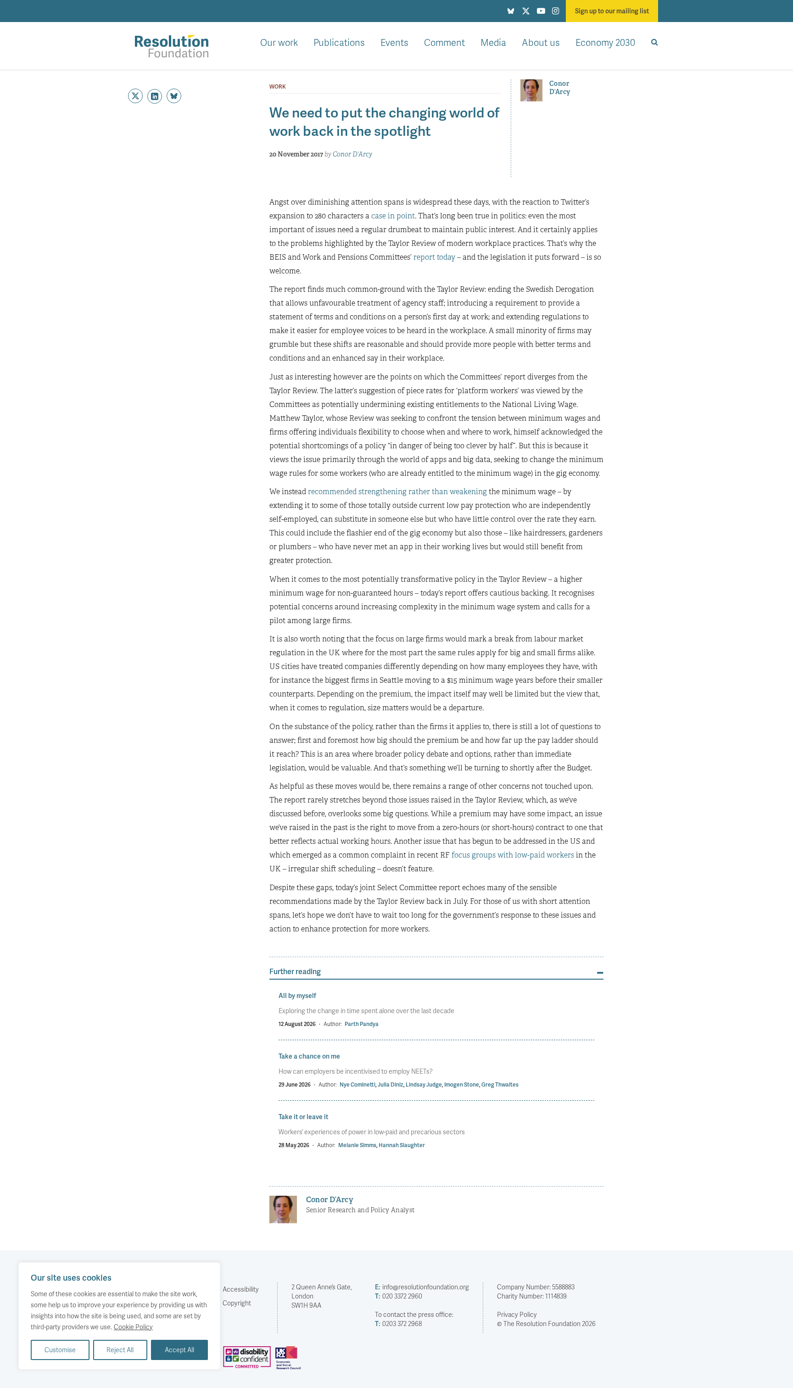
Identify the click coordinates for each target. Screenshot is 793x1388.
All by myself (297, 995)
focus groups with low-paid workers (513, 855)
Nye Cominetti (357, 1084)
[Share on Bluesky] (174, 96)
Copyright (237, 1303)
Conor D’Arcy (352, 154)
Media (493, 42)
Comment (444, 42)
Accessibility (241, 1289)
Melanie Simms (357, 1145)
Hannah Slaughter (402, 1145)
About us (541, 42)
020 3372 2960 (398, 1296)
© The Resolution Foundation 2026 (546, 1323)
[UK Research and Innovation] (290, 1361)
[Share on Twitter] (135, 96)
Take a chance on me (309, 1056)
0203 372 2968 (398, 1323)
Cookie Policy (133, 1326)
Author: (333, 1024)
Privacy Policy (517, 1314)
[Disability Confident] (249, 1361)
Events (394, 42)
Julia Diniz (390, 1084)
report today (434, 257)
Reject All (120, 1349)
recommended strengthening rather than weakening (397, 491)
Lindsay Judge (424, 1084)
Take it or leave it (303, 1116)
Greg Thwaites (500, 1084)
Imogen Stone (461, 1084)
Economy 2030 (605, 42)
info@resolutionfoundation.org (422, 1286)
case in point (393, 216)
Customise (60, 1349)
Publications (339, 42)
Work (277, 86)
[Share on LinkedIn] (154, 96)
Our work (279, 42)
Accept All (179, 1349)
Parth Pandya (362, 1024)
